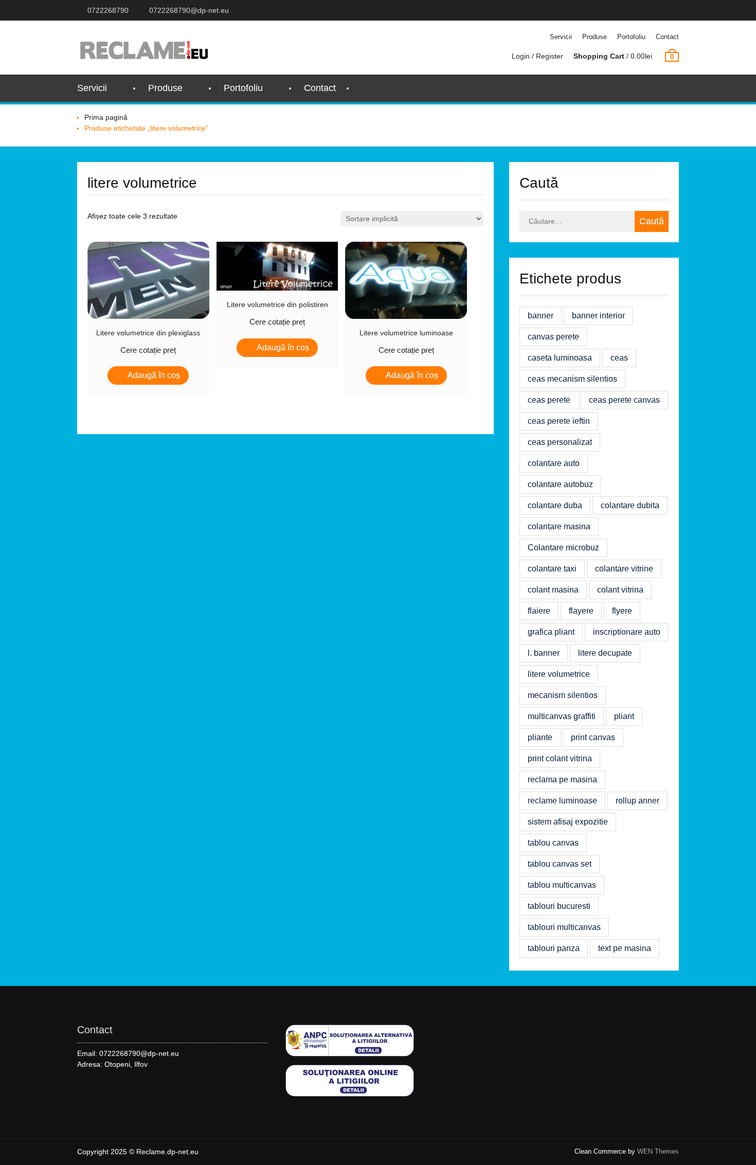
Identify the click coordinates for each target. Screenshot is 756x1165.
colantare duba (555, 505)
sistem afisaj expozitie (568, 821)
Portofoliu (631, 37)
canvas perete (553, 336)
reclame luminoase (562, 800)
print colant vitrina (560, 758)
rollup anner (637, 800)
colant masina (553, 589)
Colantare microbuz (563, 547)
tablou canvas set (559, 863)
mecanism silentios (563, 695)
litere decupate (605, 653)
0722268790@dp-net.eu (189, 10)
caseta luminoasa (560, 357)
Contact (667, 37)
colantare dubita (630, 505)
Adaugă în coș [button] (154, 375)
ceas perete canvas (624, 400)
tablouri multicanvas (564, 927)
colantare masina (559, 526)
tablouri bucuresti (559, 906)
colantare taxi (552, 568)
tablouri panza (554, 948)
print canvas (593, 737)
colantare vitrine (624, 568)
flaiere (539, 610)
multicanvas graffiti (562, 716)
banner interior (598, 315)
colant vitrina (620, 589)
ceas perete (549, 400)
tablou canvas (553, 842)
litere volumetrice (559, 674)
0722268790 (108, 10)
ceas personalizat (560, 442)
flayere (581, 610)
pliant (624, 716)
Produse (594, 37)
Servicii (561, 37)
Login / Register (537, 56)
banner (540, 315)
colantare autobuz (560, 484)
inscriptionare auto (626, 632)
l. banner (544, 653)
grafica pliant (551, 632)
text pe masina (624, 948)
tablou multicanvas (562, 885)
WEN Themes (658, 1151)
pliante (540, 737)
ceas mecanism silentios (572, 378)
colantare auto (554, 463)
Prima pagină (106, 117)
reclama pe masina (562, 779)
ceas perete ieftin (559, 421)
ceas (619, 357)
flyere (622, 610)
